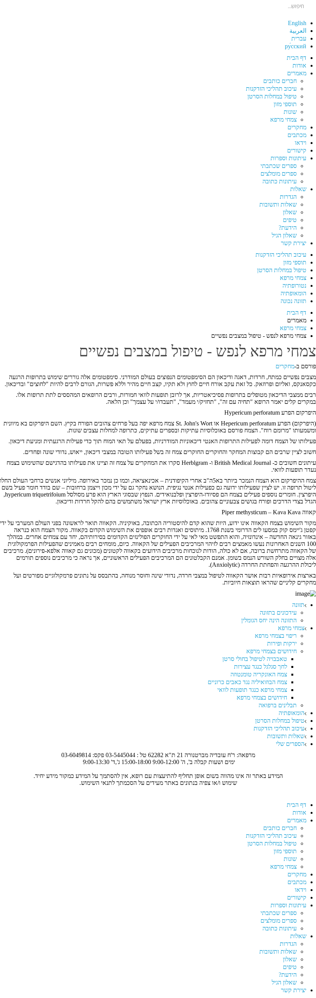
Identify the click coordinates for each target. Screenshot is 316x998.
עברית (298, 38)
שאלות (298, 189)
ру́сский (295, 46)
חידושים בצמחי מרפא (271, 651)
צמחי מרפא (283, 119)
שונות (290, 111)
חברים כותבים (280, 81)
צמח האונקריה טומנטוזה (258, 674)
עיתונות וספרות (288, 158)
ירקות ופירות (282, 643)
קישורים (296, 150)
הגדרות (288, 196)
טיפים (290, 220)
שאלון (290, 212)
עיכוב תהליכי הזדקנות (271, 88)
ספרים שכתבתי (279, 166)
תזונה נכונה (293, 301)
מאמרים (296, 73)
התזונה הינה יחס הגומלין (269, 620)
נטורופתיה (294, 285)
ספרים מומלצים (279, 173)
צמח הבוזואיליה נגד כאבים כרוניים (247, 682)
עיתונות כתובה (279, 181)
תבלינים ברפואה (278, 705)
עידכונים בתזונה (278, 612)
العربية (297, 30)
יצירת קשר (293, 243)
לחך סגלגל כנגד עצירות (260, 666)
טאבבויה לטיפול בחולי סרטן (254, 659)
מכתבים (296, 135)
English (297, 23)
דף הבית (296, 57)
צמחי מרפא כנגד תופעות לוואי (252, 689)
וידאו (300, 142)
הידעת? (288, 227)
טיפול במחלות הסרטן (272, 96)
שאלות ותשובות (278, 204)
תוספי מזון (285, 104)
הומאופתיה (293, 293)
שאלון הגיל (284, 235)
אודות (299, 65)
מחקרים (296, 127)
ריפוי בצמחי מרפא (276, 635)
